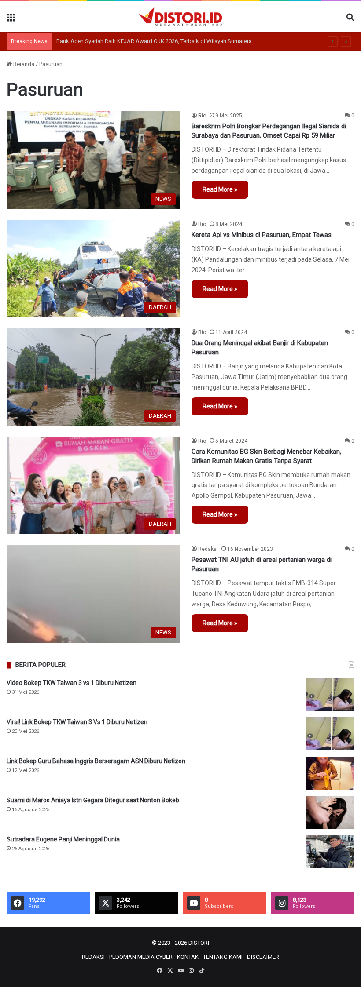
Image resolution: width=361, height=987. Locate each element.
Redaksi (208, 549)
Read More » (220, 189)
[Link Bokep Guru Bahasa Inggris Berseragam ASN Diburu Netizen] (330, 773)
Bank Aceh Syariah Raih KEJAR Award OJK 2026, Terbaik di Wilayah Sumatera (154, 41)
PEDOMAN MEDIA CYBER (141, 957)
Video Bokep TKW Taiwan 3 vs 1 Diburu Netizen (71, 682)
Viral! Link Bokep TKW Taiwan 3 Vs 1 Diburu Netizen (77, 721)
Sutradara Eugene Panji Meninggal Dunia (63, 839)
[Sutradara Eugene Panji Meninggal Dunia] (330, 851)
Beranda (23, 64)
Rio (202, 116)
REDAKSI (93, 957)
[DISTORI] (180, 16)
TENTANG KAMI (223, 957)
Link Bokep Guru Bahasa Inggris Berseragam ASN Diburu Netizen (96, 761)
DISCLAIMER (263, 957)
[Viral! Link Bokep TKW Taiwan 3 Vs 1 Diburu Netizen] (330, 733)
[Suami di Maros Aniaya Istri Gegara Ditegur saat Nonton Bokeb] (330, 812)
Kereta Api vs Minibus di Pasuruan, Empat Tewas (262, 235)
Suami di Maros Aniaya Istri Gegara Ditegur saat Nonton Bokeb (93, 800)
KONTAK (188, 957)
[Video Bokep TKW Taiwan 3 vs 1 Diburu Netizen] (330, 694)
